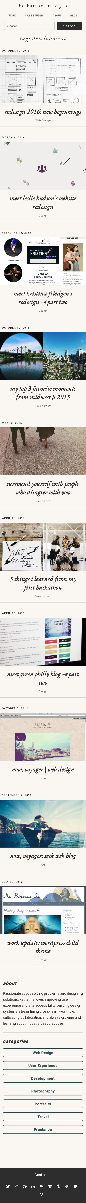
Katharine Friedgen (43, 5)
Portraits (43, 1104)
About (57, 15)
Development (43, 1078)
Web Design (43, 1053)
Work (12, 15)
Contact (41, 1175)
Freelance (43, 1129)
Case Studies (34, 15)
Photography (43, 1091)
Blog (74, 15)
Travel (43, 1117)
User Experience (43, 1065)
